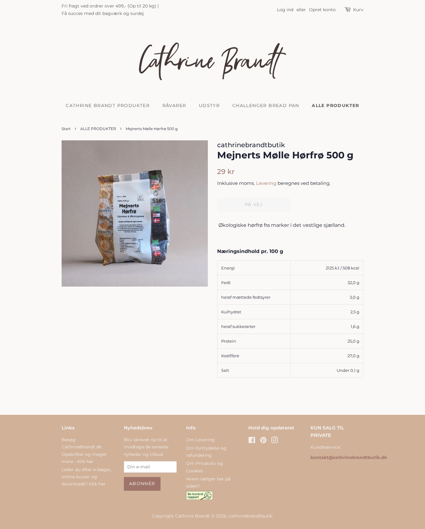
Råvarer (174, 105)
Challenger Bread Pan (265, 105)
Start (66, 128)
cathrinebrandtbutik (250, 515)
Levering (266, 183)
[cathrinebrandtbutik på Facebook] (251, 441)
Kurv (358, 9)
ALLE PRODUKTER (335, 105)
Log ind (285, 9)
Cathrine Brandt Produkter (108, 105)
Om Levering (200, 439)
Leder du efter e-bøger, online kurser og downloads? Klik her (86, 476)
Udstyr (209, 105)
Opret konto (322, 9)
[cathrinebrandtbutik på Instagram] (274, 441)
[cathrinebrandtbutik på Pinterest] (263, 441)
